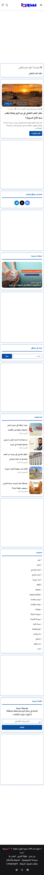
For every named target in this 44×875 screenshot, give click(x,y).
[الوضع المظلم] (7, 6)
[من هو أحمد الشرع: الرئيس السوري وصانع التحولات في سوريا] (35, 444)
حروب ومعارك (36, 599)
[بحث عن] (41, 6)
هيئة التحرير (22, 856)
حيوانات (38, 609)
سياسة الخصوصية (30, 860)
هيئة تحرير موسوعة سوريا (33, 109)
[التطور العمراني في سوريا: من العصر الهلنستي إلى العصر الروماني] (35, 458)
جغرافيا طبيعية (35, 594)
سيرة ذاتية (37, 624)
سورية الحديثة (35, 614)
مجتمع (38, 639)
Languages (12, 864)
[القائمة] (3, 6)
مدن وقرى (37, 644)
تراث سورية (37, 580)
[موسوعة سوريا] (29, 5)
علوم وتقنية (36, 629)
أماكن (39, 565)
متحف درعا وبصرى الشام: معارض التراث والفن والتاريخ (24, 283)
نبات (39, 649)
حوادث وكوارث (36, 604)
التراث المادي (36, 575)
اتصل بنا (12, 856)
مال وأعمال (37, 634)
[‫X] (22, 203)
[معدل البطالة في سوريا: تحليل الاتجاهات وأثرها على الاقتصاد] (35, 429)
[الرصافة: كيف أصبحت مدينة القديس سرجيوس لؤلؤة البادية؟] (35, 487)
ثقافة (39, 584)
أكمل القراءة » (35, 133)
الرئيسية (37, 67)
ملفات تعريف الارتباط (29, 864)
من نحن (32, 856)
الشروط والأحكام (13, 860)
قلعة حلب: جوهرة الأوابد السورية (16, 469)
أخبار (39, 560)
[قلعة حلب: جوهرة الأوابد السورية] (35, 473)
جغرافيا (38, 589)
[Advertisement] (22, 35)
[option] (22, 275)
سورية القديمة (35, 619)
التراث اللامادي (36, 570)
